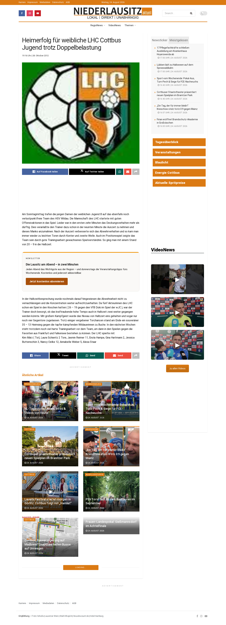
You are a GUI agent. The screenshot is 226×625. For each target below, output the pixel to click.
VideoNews (114, 25)
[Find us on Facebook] (22, 13)
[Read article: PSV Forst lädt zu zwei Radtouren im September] (111, 491)
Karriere (22, 2)
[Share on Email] (127, 172)
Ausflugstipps (94, 474)
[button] (177, 279)
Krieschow (92, 429)
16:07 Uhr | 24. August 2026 (173, 112)
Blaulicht (30, 565)
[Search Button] (191, 13)
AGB (68, 2)
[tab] (159, 40)
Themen (129, 25)
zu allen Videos (177, 368)
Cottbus (29, 429)
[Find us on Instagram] (30, 13)
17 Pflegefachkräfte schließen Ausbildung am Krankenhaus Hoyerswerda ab (173, 50)
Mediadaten (45, 2)
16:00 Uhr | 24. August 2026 (173, 126)
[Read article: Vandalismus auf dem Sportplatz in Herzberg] (50, 582)
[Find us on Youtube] (38, 13)
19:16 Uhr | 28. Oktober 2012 (35, 55)
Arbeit (89, 565)
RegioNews (96, 25)
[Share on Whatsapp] (119, 172)
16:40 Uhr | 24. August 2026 (173, 99)
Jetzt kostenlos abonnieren (46, 281)
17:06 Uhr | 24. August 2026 (173, 58)
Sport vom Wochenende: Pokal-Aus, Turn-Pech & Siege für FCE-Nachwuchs (110, 409)
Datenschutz (58, 2)
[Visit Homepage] (113, 13)
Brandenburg (32, 384)
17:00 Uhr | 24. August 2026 (173, 71)
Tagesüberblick (166, 142)
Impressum (32, 2)
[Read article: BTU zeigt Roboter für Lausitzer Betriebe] (111, 582)
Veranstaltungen (168, 152)
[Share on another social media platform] (135, 172)
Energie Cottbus (167, 173)
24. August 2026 (34, 418)
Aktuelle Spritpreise (170, 183)
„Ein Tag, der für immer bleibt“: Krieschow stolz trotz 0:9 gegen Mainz (107, 454)
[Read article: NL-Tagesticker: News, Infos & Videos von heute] (50, 401)
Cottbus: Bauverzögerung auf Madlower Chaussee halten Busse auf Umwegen (47, 544)
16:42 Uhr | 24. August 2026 (173, 85)
